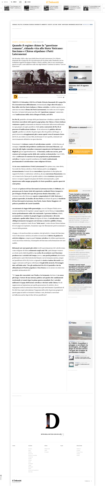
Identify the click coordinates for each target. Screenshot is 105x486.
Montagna (65, 24)
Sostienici (79, 448)
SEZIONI (30, 445)
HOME (13, 445)
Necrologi (30, 471)
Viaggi (29, 465)
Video (45, 450)
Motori (29, 468)
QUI (20, 152)
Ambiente (44, 24)
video (91, 24)
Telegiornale (73, 89)
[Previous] (1, 8)
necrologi (86, 24)
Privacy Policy (80, 452)
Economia (26, 24)
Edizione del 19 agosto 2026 (79, 86)
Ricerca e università (35, 24)
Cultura (55, 24)
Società (49, 24)
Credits (78, 455)
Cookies (78, 453)
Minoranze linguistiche (75, 24)
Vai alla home (86, 190)
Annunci (89, 127)
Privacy (1, 478)
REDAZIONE (79, 445)
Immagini (46, 452)
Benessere (30, 466)
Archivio (87, 66)
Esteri (29, 450)
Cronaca (14, 24)
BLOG (62, 445)
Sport (59, 24)
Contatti (78, 450)
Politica (20, 24)
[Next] (104, 8)
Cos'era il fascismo (25, 42)
